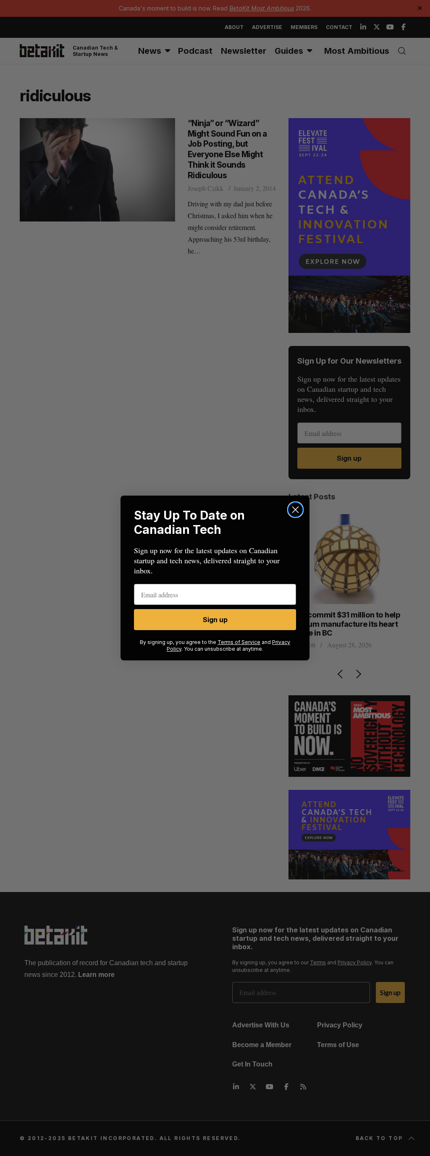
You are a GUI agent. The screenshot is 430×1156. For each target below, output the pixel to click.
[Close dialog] (295, 509)
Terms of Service (239, 642)
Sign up (215, 619)
